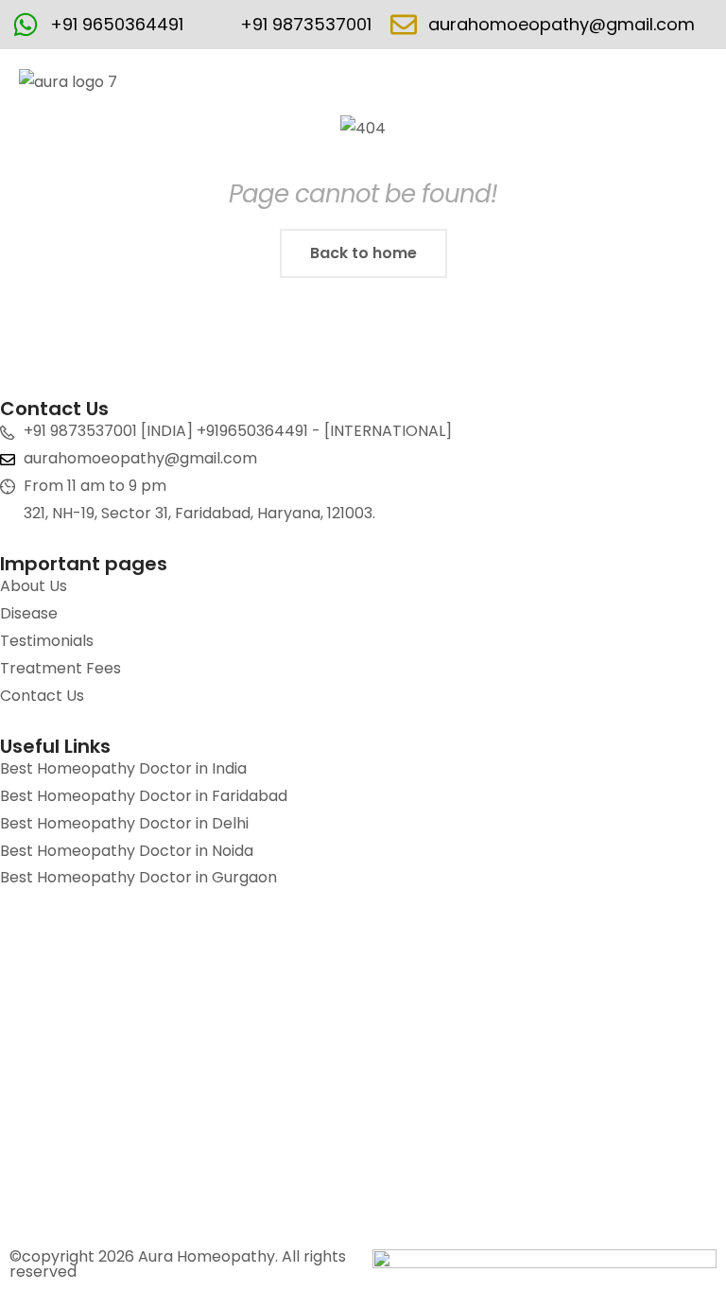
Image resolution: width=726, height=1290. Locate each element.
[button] (697, 84)
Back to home (363, 253)
